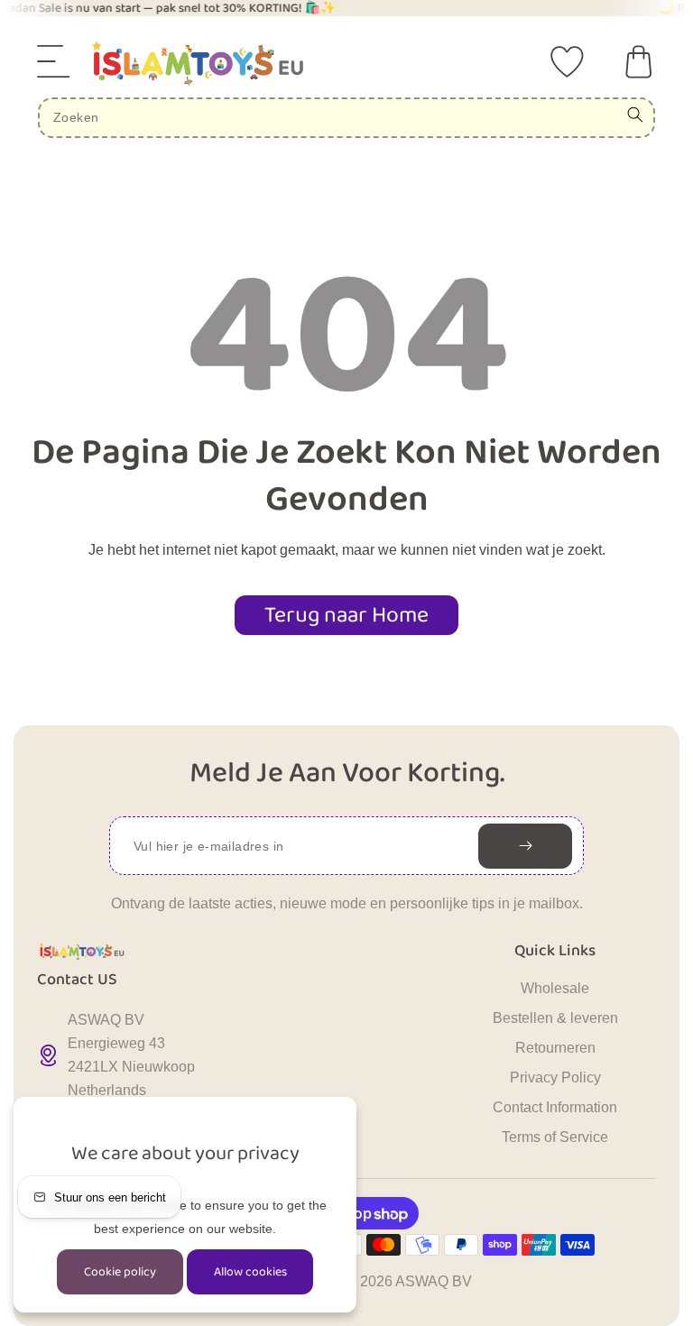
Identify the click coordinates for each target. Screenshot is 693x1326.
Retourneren (555, 1047)
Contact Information (555, 1107)
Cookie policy (120, 1272)
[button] (54, 61)
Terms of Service (555, 1137)
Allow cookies (250, 1272)
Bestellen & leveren (555, 1018)
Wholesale (555, 988)
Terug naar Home (346, 615)
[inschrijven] (525, 846)
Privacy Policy (555, 1077)
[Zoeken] (635, 114)
